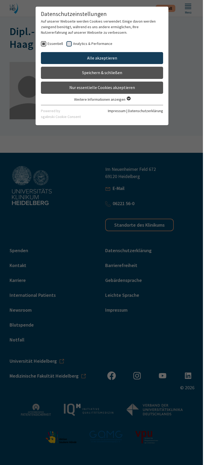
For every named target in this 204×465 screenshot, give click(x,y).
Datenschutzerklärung (145, 110)
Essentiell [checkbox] (55, 43)
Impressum (117, 110)
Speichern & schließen (102, 72)
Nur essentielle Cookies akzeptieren (102, 87)
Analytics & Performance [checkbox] (92, 43)
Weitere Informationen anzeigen (100, 99)
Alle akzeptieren (102, 58)
